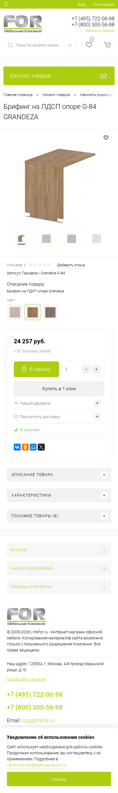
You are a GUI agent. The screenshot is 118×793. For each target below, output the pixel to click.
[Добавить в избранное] (106, 138)
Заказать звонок (100, 30)
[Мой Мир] (33, 447)
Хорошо (59, 779)
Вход (81, 4)
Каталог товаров (30, 76)
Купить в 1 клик (59, 388)
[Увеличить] (59, 187)
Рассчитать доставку (40, 416)
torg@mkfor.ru (38, 720)
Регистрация (104, 4)
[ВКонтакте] (17, 447)
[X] (41, 447)
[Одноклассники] (25, 447)
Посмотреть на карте (26, 679)
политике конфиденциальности (36, 765)
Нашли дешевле (35, 403)
